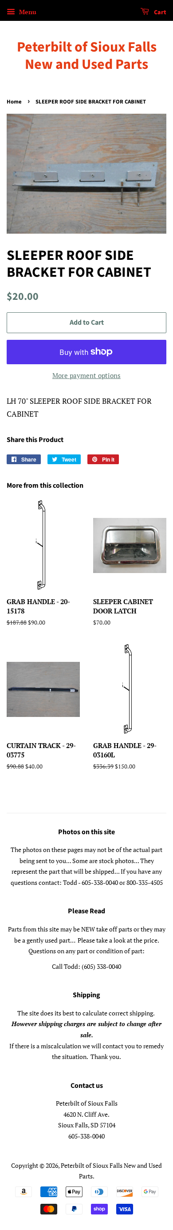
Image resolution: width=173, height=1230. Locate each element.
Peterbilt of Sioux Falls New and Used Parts (87, 56)
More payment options (86, 375)
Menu (26, 12)
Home (14, 102)
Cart (159, 12)
